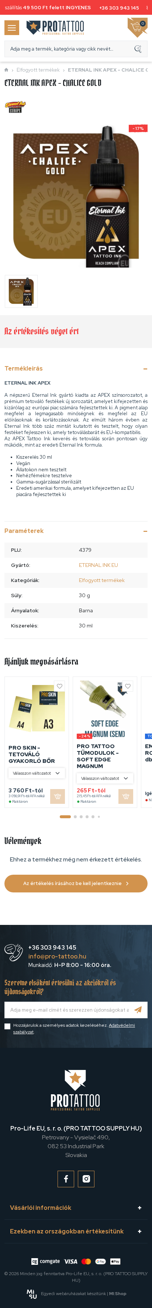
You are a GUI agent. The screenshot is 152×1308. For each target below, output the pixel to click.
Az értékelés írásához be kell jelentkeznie (72, 883)
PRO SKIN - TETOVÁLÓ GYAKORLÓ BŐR (31, 754)
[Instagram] (86, 1179)
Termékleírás (23, 368)
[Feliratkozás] (138, 1010)
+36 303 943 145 (117, 8)
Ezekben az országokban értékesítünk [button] (67, 1231)
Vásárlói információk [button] (40, 1208)
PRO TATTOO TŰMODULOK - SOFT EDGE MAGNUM (98, 756)
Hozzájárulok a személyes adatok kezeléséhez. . (74, 1028)
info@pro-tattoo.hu (57, 956)
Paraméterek (24, 531)
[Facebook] (66, 1179)
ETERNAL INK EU (98, 565)
